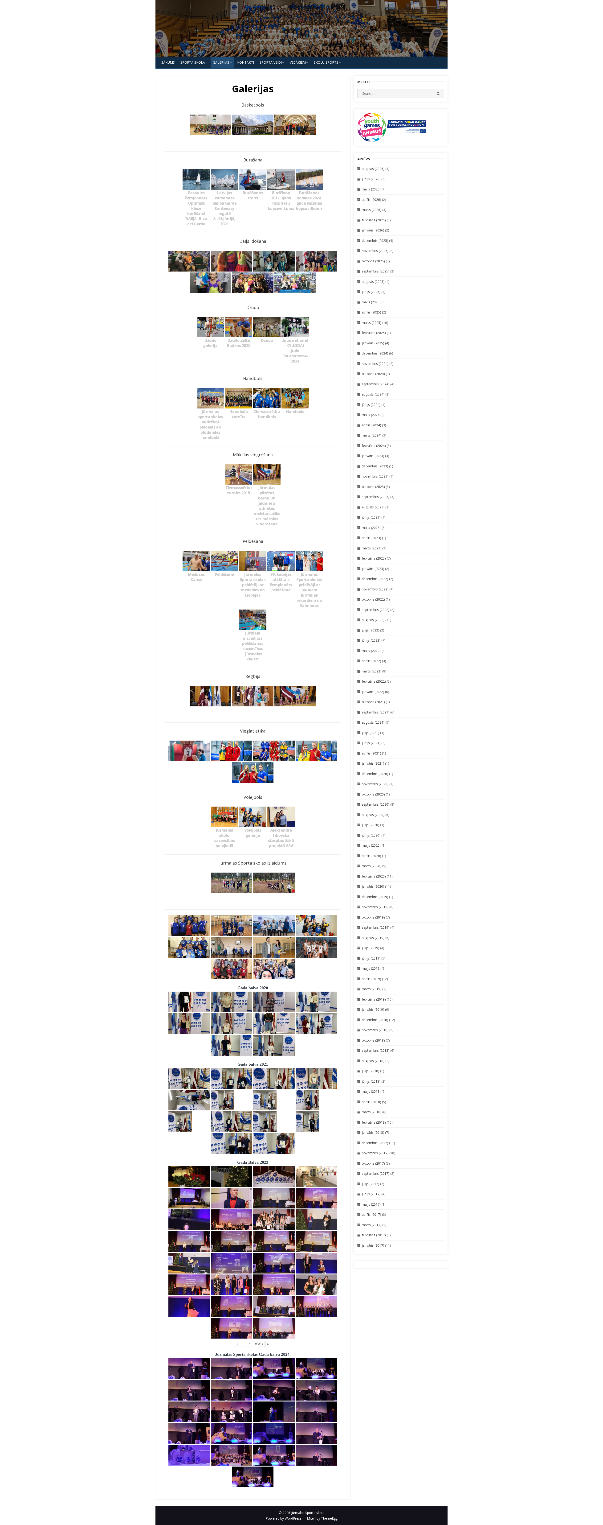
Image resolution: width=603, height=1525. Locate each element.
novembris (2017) (375, 1153)
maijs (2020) (371, 845)
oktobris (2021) (373, 702)
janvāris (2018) (373, 1132)
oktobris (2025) (373, 261)
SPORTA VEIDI (271, 62)
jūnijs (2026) (371, 179)
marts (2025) (371, 322)
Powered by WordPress (284, 1518)
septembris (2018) (375, 1050)
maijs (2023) (371, 527)
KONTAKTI (245, 62)
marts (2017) (371, 1225)
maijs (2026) (371, 189)
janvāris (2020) (373, 886)
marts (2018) (371, 1112)
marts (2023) (371, 548)
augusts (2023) (373, 507)
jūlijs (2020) (370, 825)
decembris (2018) (375, 1020)
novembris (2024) (375, 363)
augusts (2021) (373, 722)
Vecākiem (298, 62)
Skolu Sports (326, 62)
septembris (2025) (375, 271)
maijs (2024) (371, 414)
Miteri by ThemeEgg (322, 1518)
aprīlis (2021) (371, 753)
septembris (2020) (375, 804)
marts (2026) (371, 209)
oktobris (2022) (373, 599)
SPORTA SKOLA (192, 62)
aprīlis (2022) (371, 661)
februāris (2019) (374, 999)
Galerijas (221, 62)
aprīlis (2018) (371, 1102)
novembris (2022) (375, 589)
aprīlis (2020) (371, 855)
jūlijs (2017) (370, 1184)
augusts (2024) (373, 394)
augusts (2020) (373, 814)
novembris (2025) (375, 250)
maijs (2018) (371, 1091)
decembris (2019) (375, 896)
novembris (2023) (375, 476)
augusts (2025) (373, 281)
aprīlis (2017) (371, 1214)
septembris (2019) (375, 927)
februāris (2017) (374, 1235)
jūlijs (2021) (370, 732)
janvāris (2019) (373, 1009)
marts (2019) (371, 989)
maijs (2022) (371, 650)
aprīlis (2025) (371, 312)
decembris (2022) (375, 579)
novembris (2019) (375, 907)
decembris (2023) (375, 466)
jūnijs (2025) (371, 291)
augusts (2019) (373, 938)
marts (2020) (371, 866)
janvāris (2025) (373, 343)
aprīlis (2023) (371, 538)
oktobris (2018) (373, 1040)
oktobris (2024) (373, 373)
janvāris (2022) (373, 691)
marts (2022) (371, 671)
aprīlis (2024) (371, 425)
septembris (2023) (375, 497)
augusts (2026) (373, 168)
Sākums (168, 62)
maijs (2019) (371, 968)
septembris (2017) (375, 1173)
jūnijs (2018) (371, 1081)
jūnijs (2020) (371, 835)
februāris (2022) (374, 681)
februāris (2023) (374, 558)
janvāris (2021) (373, 763)
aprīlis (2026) (371, 199)
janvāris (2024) (373, 455)
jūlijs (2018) (370, 1071)
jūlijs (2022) (370, 630)
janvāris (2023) (373, 568)
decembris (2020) (375, 773)
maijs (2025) (371, 302)
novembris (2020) (375, 784)
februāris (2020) (374, 876)
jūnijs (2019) (371, 958)
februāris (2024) (374, 445)
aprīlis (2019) (371, 979)
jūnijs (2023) (371, 517)
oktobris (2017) (373, 1163)
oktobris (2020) (373, 794)
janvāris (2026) (373, 230)
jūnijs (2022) (371, 640)
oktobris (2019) (373, 917)
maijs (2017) (371, 1204)
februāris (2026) (374, 220)
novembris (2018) (375, 1030)
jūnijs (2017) (371, 1194)
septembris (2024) (375, 384)
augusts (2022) (373, 620)
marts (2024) (371, 435)
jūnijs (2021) (371, 743)
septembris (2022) (375, 609)
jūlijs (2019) (370, 948)
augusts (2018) (373, 1061)
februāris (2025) (374, 332)
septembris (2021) (375, 712)
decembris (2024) (375, 353)
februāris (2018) (374, 1122)
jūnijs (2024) (371, 404)
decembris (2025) (375, 240)
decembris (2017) (375, 1143)
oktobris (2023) (373, 486)
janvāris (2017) (373, 1245)
